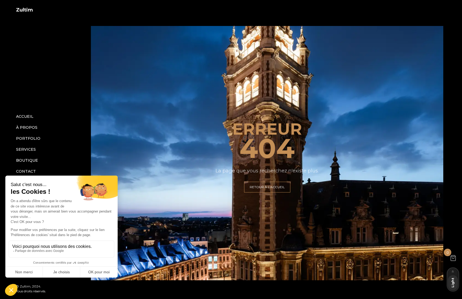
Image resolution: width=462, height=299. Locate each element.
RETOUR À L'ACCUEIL (267, 187)
